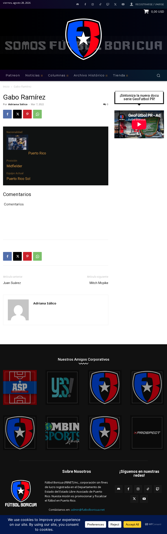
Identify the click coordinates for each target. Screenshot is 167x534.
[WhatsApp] (37, 114)
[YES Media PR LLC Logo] (62, 387)
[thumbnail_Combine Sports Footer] (62, 432)
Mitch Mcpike (99, 283)
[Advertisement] (56, 225)
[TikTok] (100, 4)
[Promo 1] (20, 387)
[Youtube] (123, 4)
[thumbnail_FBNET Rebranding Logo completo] (105, 387)
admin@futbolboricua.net (88, 510)
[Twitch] (108, 4)
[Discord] (77, 4)
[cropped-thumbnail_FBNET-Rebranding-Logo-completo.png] (147, 387)
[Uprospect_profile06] (147, 432)
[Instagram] (93, 4)
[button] (158, 75)
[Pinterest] (27, 114)
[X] (115, 4)
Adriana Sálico (17, 104)
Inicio (6, 86)
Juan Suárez (12, 283)
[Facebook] (85, 4)
